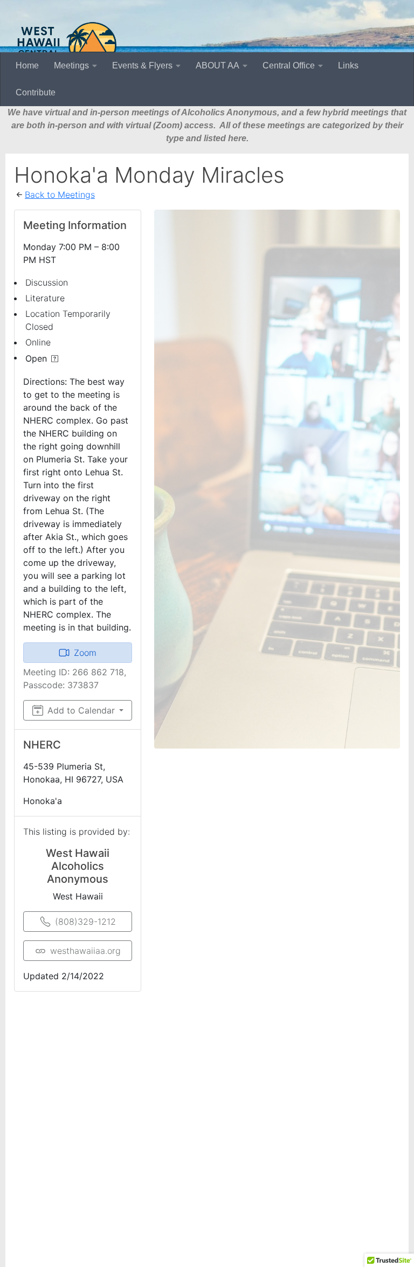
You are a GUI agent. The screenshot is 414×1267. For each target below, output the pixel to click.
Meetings (71, 65)
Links (348, 65)
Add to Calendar (81, 710)
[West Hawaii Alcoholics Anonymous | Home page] (67, 46)
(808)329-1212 (85, 921)
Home (27, 65)
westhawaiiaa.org (85, 950)
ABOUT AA (217, 65)
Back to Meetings (60, 194)
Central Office (289, 65)
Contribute (36, 92)
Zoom (85, 652)
